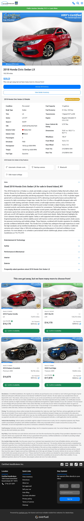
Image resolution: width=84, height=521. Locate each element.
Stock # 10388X (49, 365)
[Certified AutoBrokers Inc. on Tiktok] (75, 464)
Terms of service (28, 502)
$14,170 (48, 322)
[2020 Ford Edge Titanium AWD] (63, 350)
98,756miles (35, 371)
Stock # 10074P (49, 311)
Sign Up (69, 499)
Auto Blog (25, 492)
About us (25, 483)
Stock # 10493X (7, 311)
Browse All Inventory (42, 87)
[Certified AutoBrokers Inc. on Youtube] (66, 464)
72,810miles (35, 317)
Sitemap (25, 505)
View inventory (27, 477)
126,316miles (76, 317)
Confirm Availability (13, 331)
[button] (74, 3)
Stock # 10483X (7, 365)
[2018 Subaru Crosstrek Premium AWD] (21, 350)
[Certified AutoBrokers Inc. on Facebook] (61, 464)
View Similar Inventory (42, 92)
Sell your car (26, 489)
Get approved (26, 486)
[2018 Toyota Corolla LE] (21, 296)
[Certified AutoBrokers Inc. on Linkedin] (80, 464)
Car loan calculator (28, 495)
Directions (26, 480)
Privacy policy (27, 499)
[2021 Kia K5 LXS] (63, 296)
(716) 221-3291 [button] (10, 484)
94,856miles (76, 371)
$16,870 (7, 377)
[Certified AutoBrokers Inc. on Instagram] (70, 464)
